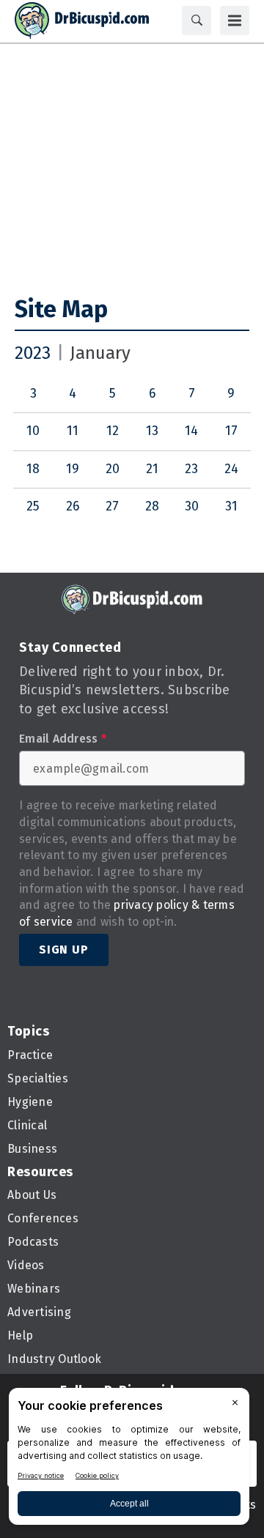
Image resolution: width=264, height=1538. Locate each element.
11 (72, 431)
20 (113, 469)
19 (72, 469)
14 (191, 431)
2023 (33, 353)
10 (33, 431)
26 (72, 506)
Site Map (61, 309)
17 (231, 431)
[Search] (196, 20)
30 (192, 506)
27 (112, 506)
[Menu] (234, 20)
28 (152, 506)
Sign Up (64, 949)
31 (231, 506)
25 (33, 506)
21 (152, 469)
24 (231, 469)
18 (33, 469)
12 (112, 431)
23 (191, 469)
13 (152, 431)
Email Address (62, 739)
